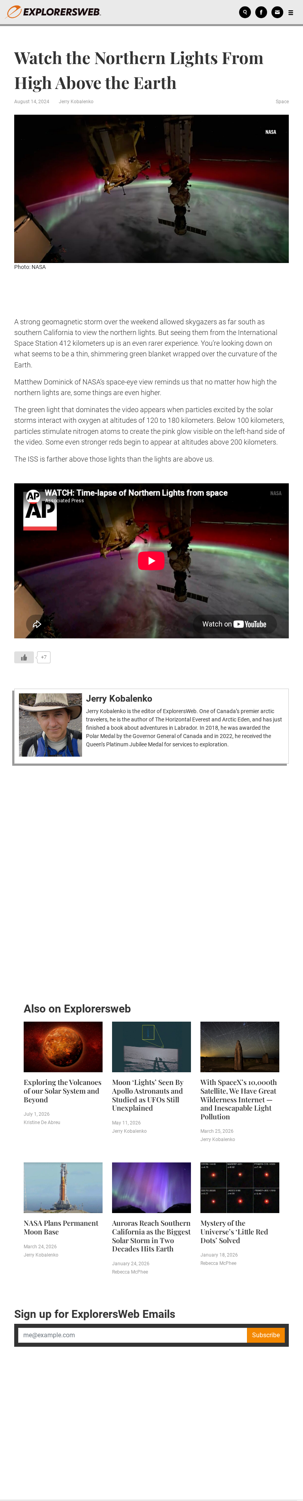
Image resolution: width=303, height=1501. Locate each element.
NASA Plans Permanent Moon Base (61, 1227)
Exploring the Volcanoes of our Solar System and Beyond (62, 1090)
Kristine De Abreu (42, 1122)
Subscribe (266, 1335)
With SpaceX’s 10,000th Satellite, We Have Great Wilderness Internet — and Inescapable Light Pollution (238, 1099)
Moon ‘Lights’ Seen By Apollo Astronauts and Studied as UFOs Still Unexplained (147, 1095)
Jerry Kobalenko (76, 101)
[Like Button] (24, 657)
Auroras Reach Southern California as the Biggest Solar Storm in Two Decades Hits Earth (151, 1235)
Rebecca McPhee (130, 1272)
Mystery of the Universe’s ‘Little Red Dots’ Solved (234, 1231)
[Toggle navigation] (290, 12)
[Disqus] (151, 881)
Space (282, 101)
